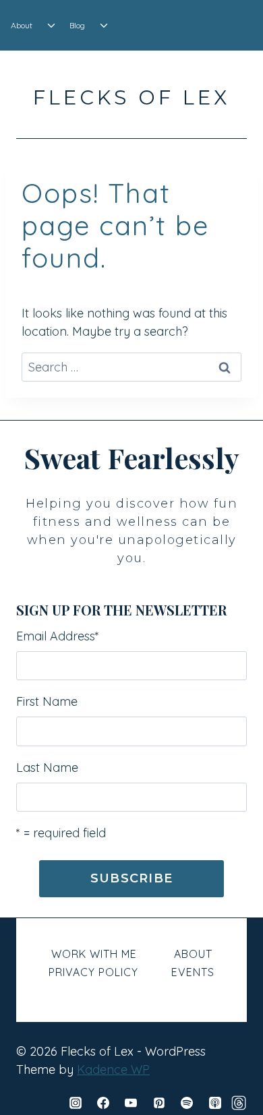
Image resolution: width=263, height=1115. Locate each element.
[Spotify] (187, 1103)
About (21, 25)
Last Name (47, 767)
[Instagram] (75, 1103)
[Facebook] (103, 1103)
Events (192, 972)
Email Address (57, 636)
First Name (47, 701)
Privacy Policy (93, 972)
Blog (77, 25)
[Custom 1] (239, 1103)
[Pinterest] (159, 1103)
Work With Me (94, 954)
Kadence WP (113, 1069)
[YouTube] (131, 1103)
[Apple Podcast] (215, 1103)
